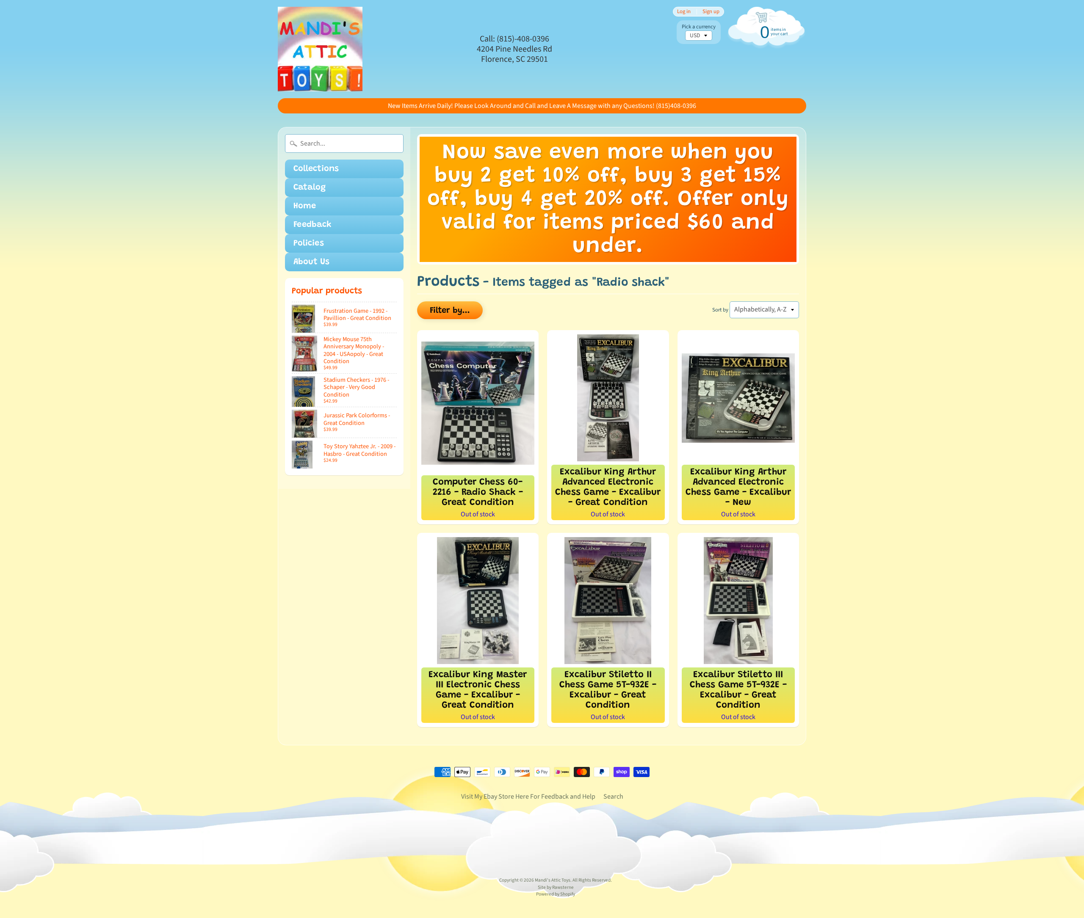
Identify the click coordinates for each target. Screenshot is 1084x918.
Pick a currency (699, 27)
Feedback (312, 225)
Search (613, 796)
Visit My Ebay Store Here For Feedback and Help (528, 796)
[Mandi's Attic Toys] (320, 49)
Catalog (309, 187)
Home (304, 206)
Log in (684, 11)
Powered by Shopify (555, 894)
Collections (316, 169)
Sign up (710, 11)
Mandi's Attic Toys (552, 880)
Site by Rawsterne (556, 887)
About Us (311, 262)
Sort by (720, 310)
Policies (308, 243)
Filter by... (450, 310)
